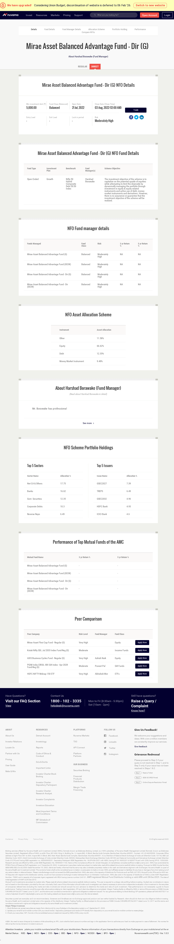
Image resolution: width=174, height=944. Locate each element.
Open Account (149, 15)
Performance (140, 29)
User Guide (10, 765)
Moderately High (104, 120)
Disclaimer (9, 839)
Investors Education (45, 805)
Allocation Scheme (96, 29)
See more (87, 423)
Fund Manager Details (71, 29)
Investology (41, 741)
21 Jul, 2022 (78, 107)
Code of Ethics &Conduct (43, 754)
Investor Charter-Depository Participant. (46, 783)
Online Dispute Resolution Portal (155, 782)
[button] (167, 15)
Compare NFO (88, 32)
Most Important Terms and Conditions (46, 812)
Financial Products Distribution (78, 779)
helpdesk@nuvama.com (65, 705)
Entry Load (30, 117)
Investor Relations (13, 741)
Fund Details (49, 29)
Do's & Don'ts (42, 762)
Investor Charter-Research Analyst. (44, 792)
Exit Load (53, 117)
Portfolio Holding (119, 29)
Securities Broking (81, 770)
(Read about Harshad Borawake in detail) (88, 394)
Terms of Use (38, 839)
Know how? (138, 710)
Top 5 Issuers (105, 465)
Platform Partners (77, 754)
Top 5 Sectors (35, 465)
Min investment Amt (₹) (36, 104)
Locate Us (9, 747)
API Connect (79, 747)
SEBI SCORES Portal (150, 778)
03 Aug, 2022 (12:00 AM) (105, 107)
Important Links (43, 768)
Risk (96, 117)
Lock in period (78, 117)
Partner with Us (12, 753)
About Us (9, 735)
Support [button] (78, 15)
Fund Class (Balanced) (58, 104)
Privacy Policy (23, 839)
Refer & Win (10, 771)
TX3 (75, 741)
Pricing (8, 759)
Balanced (54, 107)
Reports (39, 747)
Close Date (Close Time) (105, 104)
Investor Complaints (45, 799)
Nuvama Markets (81, 735)
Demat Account (43, 735)
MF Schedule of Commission (43, 821)
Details (34, 29)
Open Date (76, 104)
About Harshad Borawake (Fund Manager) (88, 56)
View (8, 705)
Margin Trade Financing (79, 788)
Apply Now (142, 642)
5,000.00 (31, 107)
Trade (135, 110)
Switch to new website (150, 5)
